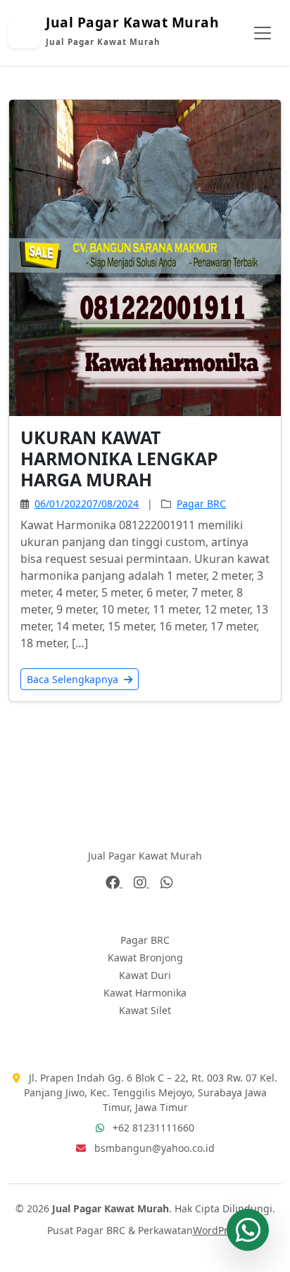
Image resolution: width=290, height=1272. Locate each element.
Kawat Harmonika (145, 992)
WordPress (218, 1230)
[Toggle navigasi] (263, 33)
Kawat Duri (145, 975)
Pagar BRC (201, 503)
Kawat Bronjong (145, 957)
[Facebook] (114, 882)
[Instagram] (141, 882)
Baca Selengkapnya (74, 679)
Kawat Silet (145, 1010)
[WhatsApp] (166, 882)
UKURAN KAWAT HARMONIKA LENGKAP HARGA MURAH (119, 458)
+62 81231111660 (153, 1127)
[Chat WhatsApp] (248, 1230)
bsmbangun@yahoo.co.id (154, 1148)
